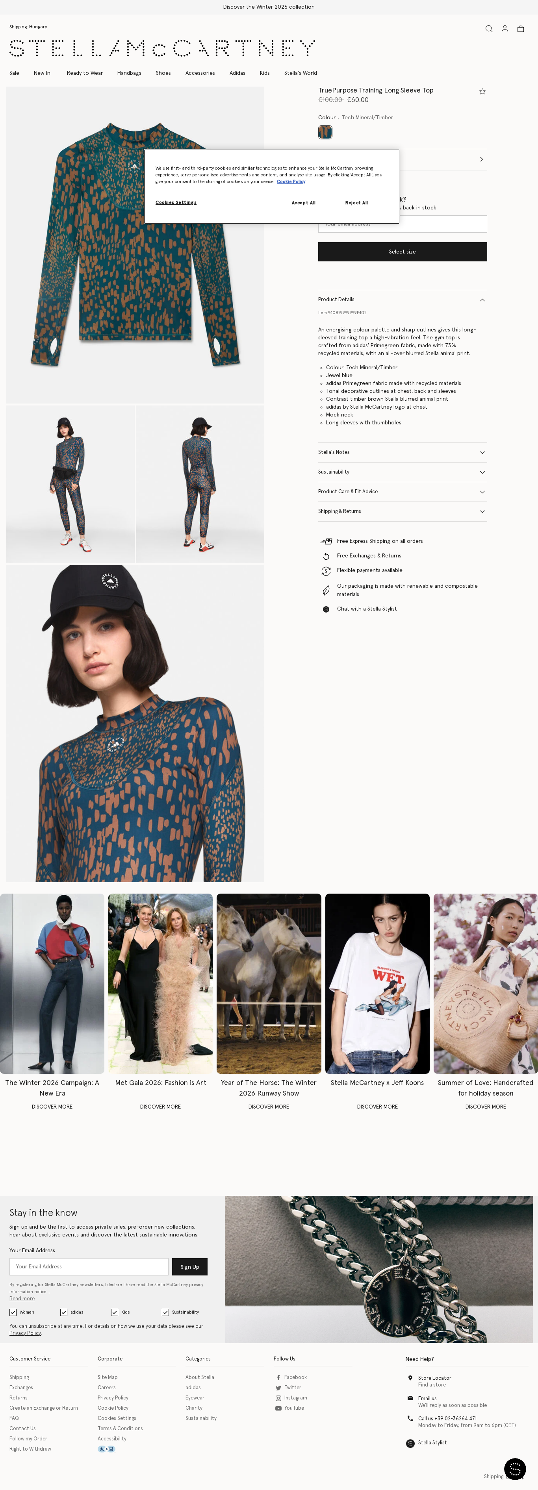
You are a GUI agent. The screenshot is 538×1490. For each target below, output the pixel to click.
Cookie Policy (113, 1408)
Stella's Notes (334, 452)
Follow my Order (28, 1439)
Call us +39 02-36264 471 (447, 1419)
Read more (22, 1298)
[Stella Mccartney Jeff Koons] (377, 984)
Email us (427, 1398)
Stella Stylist (432, 1443)
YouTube (294, 1408)
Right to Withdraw (30, 1449)
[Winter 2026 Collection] (52, 984)
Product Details (336, 299)
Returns (18, 1398)
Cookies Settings (117, 1418)
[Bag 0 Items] (521, 28)
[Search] (489, 28)
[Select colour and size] (482, 91)
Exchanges (21, 1387)
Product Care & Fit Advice (348, 491)
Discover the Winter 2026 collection (269, 7)
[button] (135, 245)
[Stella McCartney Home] (162, 48)
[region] (272, 186)
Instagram (295, 1398)
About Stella (200, 1377)
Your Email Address (32, 1250)
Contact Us (22, 1428)
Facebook (295, 1377)
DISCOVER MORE (52, 1107)
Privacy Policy (25, 1333)
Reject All (356, 203)
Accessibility (112, 1439)
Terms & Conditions (120, 1428)
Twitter (292, 1387)
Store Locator (434, 1378)
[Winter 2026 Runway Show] (269, 984)
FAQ (14, 1418)
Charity (194, 1408)
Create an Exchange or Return (43, 1408)
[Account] (505, 28)
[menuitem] (42, 73)
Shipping (19, 1377)
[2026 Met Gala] (160, 984)
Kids (125, 1312)
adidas (76, 1312)
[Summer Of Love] (486, 984)
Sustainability (333, 472)
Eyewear (195, 1398)
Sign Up (190, 1267)
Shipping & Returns (339, 511)
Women (27, 1312)
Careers (107, 1387)
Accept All (304, 203)
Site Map (108, 1377)
